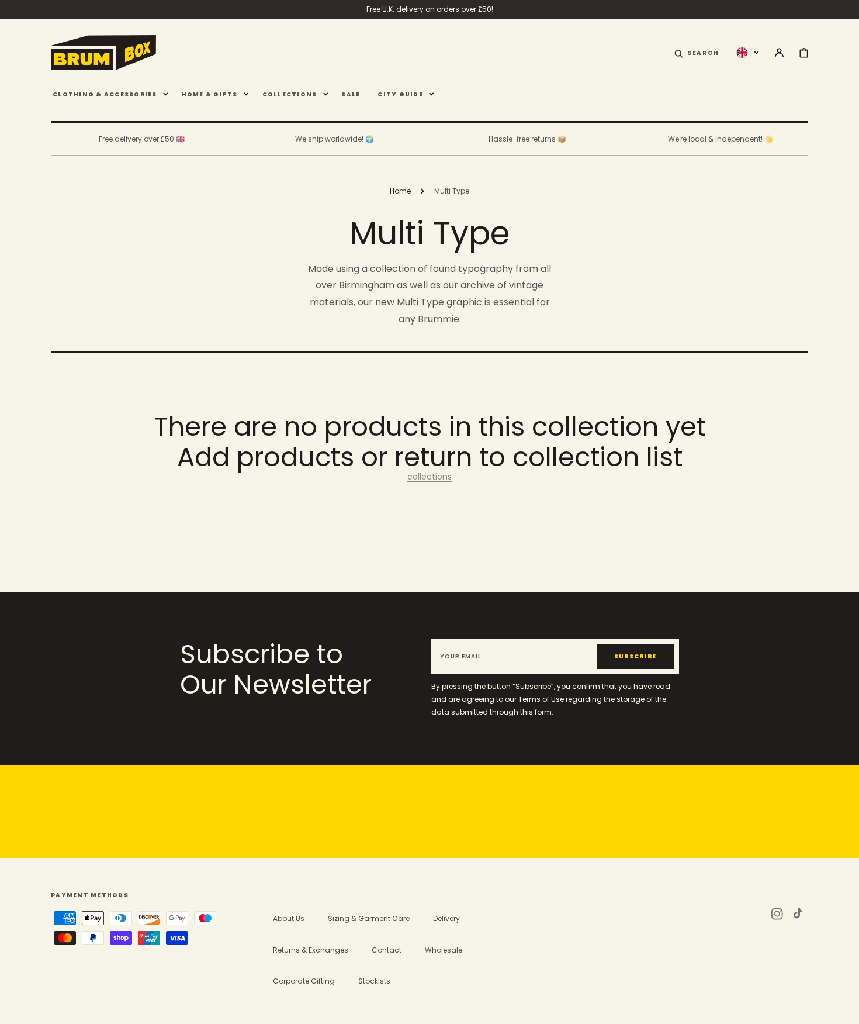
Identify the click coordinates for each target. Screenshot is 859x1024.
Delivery (446, 918)
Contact (386, 950)
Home (400, 191)
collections (429, 476)
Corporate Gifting (304, 981)
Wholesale (443, 950)
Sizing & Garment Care (369, 918)
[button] (696, 52)
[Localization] (747, 52)
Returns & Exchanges (310, 950)
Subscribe (635, 656)
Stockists (374, 981)
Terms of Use (541, 699)
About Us (288, 918)
